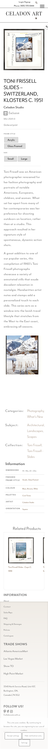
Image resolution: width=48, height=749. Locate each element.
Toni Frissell (34, 445)
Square (25, 509)
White (36, 489)
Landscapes (35, 431)
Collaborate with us (12, 715)
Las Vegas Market (13, 658)
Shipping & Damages (13, 624)
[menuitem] (35, 6)
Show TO (9, 666)
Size (5, 153)
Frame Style (9, 134)
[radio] (11, 139)
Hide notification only (33, 736)
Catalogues (8, 635)
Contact (7, 606)
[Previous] (9, 355)
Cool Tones (26, 496)
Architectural (35, 425)
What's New (35, 417)
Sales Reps (8, 612)
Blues (24, 489)
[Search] (35, 6)
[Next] (36, 355)
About (6, 601)
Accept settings (13, 736)
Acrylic (24, 480)
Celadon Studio (28, 502)
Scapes (32, 437)
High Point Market (13, 673)
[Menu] (40, 6)
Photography (35, 411)
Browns (30, 489)
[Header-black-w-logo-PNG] (24, 13)
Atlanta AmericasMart (16, 651)
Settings (24, 743)
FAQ (5, 618)
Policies (7, 630)
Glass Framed (33, 480)
